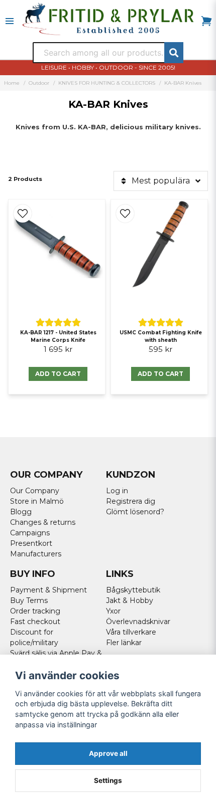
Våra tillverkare (131, 632)
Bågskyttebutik (133, 589)
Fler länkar (124, 642)
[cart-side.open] (206, 21)
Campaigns (30, 532)
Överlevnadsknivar (138, 621)
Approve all (108, 753)
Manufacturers (35, 553)
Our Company (34, 490)
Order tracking (35, 611)
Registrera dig (130, 501)
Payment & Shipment (48, 589)
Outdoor (39, 83)
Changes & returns (42, 522)
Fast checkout (35, 621)
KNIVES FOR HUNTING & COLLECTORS (106, 83)
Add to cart (58, 373)
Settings (108, 780)
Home (12, 83)
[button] (23, 214)
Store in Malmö (37, 501)
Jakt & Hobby (129, 600)
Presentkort (31, 543)
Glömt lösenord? (135, 511)
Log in (117, 490)
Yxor (113, 611)
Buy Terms (29, 600)
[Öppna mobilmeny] (9, 21)
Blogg (21, 511)
